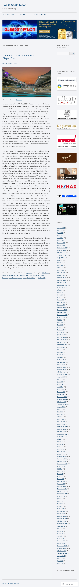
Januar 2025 (61, 275)
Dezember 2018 (62, 456)
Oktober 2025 (61, 253)
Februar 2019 (61, 451)
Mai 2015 (60, 563)
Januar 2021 (61, 394)
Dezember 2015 (62, 546)
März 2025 (60, 270)
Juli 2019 (59, 439)
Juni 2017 (60, 501)
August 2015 (61, 556)
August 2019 (61, 437)
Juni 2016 (60, 531)
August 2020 (61, 407)
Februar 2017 (61, 511)
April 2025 (60, 268)
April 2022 (60, 357)
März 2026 (60, 240)
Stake (24, 278)
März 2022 (60, 359)
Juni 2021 (60, 382)
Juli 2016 (59, 528)
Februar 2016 (61, 541)
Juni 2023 (60, 322)
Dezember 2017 (62, 486)
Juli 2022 (59, 350)
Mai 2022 (60, 355)
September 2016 (62, 523)
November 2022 (62, 340)
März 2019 (60, 449)
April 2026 (60, 238)
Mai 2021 (60, 384)
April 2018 (60, 476)
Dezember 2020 (62, 397)
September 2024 (62, 285)
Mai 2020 (60, 414)
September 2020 (62, 404)
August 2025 (61, 258)
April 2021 (60, 387)
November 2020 (62, 399)
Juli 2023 (59, 320)
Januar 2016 (61, 543)
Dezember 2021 (62, 367)
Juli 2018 (59, 469)
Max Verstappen (35, 275)
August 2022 (61, 347)
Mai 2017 (60, 504)
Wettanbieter (31, 278)
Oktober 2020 (61, 402)
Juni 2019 (60, 441)
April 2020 (60, 417)
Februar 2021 (61, 392)
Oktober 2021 (61, 372)
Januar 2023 (61, 335)
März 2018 (60, 479)
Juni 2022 (60, 352)
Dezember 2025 (62, 248)
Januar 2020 (61, 424)
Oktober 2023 (61, 312)
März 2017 (60, 509)
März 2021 (60, 389)
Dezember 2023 (62, 307)
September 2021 (62, 374)
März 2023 (60, 330)
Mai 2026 (60, 235)
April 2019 (60, 446)
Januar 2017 (61, 514)
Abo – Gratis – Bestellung (38, 15)
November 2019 (62, 429)
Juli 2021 (59, 379)
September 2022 (62, 345)
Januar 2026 (61, 245)
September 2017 (62, 494)
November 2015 (62, 548)
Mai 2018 (60, 474)
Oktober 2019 (61, 432)
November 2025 (62, 250)
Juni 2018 (60, 471)
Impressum (22, 15)
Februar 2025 (61, 273)
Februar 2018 (61, 481)
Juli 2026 (59, 230)
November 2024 (62, 280)
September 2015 (62, 553)
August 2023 (61, 317)
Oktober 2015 (61, 551)
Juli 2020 (59, 409)
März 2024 (60, 300)
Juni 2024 (60, 292)
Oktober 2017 (61, 491)
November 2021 (62, 369)
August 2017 (61, 496)
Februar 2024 (61, 302)
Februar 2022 (61, 362)
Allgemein (29, 273)
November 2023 (62, 310)
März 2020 (60, 419)
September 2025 (62, 255)
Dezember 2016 (62, 516)
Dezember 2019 (62, 427)
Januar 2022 (61, 364)
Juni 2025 (60, 263)
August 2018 (61, 466)
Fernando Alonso (7, 275)
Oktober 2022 (61, 342)
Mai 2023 (60, 325)
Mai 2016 (60, 533)
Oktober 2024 (61, 282)
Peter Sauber (13, 278)
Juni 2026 (60, 233)
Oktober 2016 (61, 521)
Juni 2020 (60, 412)
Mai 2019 (60, 444)
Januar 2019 (61, 454)
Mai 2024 (60, 295)
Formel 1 (16, 275)
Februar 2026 (61, 243)
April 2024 (60, 297)
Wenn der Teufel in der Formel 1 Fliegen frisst (19, 57)
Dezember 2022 (62, 337)
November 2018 (62, 459)
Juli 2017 (59, 499)
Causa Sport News (14, 5)
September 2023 (62, 315)
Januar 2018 (61, 484)
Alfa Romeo (45, 273)
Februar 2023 (61, 332)
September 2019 (62, 434)
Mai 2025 (60, 265)
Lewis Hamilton (24, 275)
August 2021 (61, 377)
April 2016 (60, 536)
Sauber (19, 278)
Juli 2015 (59, 558)
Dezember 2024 (62, 277)
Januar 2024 (61, 305)
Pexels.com (19, 100)
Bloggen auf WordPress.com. (10, 583)
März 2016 (60, 538)
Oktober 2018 (61, 461)
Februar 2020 (61, 422)
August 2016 (61, 526)
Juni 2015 (60, 561)
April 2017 (60, 506)
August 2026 (61, 228)
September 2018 (62, 464)
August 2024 (61, 287)
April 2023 (60, 327)
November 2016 (62, 519)
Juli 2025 (59, 260)
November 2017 (62, 489)
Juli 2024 (59, 290)
